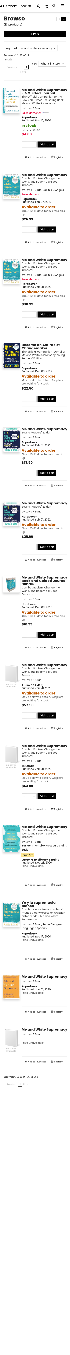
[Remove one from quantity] (24, 144)
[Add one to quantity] (34, 144)
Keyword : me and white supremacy (29, 48)
